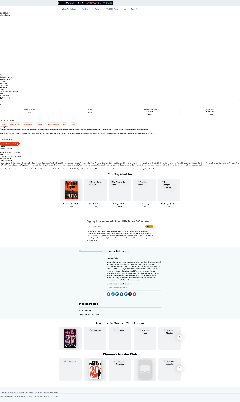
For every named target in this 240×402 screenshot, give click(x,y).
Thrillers (9, 152)
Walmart (72, 124)
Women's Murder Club (7, 158)
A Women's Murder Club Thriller (10, 156)
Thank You (134, 9)
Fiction (2, 152)
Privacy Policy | (28, 396)
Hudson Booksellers (53, 124)
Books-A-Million (28, 124)
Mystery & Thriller (6, 148)
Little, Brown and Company (9, 91)
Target (64, 124)
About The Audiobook (69, 9)
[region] (120, 338)
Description (4, 127)
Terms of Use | (20, 396)
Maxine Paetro (88, 303)
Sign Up (149, 226)
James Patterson (7, 77)
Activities (85, 9)
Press (124, 9)
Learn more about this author (117, 288)
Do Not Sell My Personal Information (49, 396)
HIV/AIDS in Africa (111, 9)
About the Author (6, 160)
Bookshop (40, 124)
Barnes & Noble (15, 124)
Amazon (4, 124)
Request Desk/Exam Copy (10, 144)
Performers (96, 9)
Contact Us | (36, 396)
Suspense (17, 152)
